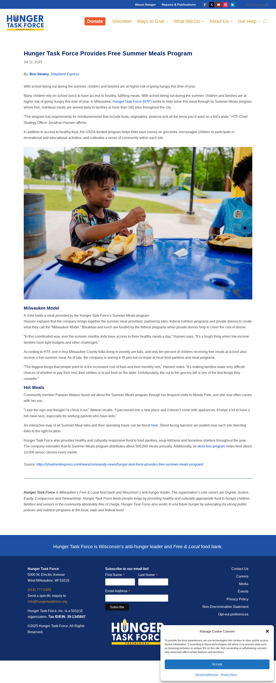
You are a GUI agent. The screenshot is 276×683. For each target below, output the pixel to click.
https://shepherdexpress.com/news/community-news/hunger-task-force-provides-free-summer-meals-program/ (119, 464)
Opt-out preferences (206, 674)
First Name (115, 575)
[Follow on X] (211, 4)
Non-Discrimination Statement (225, 607)
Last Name (148, 575)
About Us (219, 21)
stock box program (211, 446)
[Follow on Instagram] (225, 4)
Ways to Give (151, 21)
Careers (242, 576)
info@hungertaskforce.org (47, 601)
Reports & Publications (179, 4)
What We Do (187, 21)
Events (243, 591)
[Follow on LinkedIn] (232, 4)
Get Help (247, 21)
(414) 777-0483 (39, 590)
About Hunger (145, 4)
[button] (267, 631)
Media (243, 584)
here (154, 425)
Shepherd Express (65, 74)
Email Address (117, 591)
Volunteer (122, 21)
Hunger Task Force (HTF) (132, 101)
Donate (95, 21)
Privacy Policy (229, 674)
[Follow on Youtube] (218, 4)
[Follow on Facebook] (204, 4)
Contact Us (239, 569)
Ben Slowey (39, 74)
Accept (217, 664)
